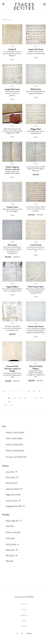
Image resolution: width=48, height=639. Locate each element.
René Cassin (12, 245)
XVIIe (10, 538)
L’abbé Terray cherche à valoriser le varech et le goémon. (12, 93)
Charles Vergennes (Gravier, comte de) (12, 168)
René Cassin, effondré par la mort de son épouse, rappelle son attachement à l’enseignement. (12, 250)
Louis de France (35, 245)
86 (25, 398)
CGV (24, 620)
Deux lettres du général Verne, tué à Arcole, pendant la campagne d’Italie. (35, 291)
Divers (10, 477)
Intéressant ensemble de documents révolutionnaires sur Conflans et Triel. (12, 328)
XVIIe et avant (13, 532)
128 (35, 398)
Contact (24, 626)
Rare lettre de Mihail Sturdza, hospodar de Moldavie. (35, 92)
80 (29, 391)
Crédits (28, 633)
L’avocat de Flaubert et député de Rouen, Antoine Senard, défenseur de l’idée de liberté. (35, 330)
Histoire (11, 483)
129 (41, 398)
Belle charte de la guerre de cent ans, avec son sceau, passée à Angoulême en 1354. (12, 131)
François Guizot (12, 207)
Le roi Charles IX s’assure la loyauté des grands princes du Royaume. (12, 53)
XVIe (10, 526)
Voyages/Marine (14, 506)
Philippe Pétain (35, 129)
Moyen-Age (12, 520)
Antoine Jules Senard (35, 326)
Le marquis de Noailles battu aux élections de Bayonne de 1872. (12, 375)
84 (14, 398)
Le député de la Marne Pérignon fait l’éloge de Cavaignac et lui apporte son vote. (36, 374)
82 (39, 391)
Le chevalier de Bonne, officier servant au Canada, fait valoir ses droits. (35, 209)
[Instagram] (22, 633)
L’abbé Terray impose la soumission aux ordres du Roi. (35, 52)
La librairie (24, 604)
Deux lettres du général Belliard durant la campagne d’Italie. (12, 290)
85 (20, 398)
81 (34, 391)
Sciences (11, 500)
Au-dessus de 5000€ (16, 457)
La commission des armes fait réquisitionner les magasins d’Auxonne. (35, 169)
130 (5, 405)
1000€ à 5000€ (15, 450)
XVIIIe (11, 544)
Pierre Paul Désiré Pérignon (35, 367)
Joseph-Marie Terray (35, 49)
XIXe (10, 550)
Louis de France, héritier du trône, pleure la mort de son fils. (36, 249)
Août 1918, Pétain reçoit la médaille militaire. (35, 132)
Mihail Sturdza (36, 89)
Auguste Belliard (12, 287)
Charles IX (12, 49)
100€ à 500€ (14, 438)
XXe (10, 555)
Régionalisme (13, 494)
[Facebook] (17, 633)
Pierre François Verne (36, 287)
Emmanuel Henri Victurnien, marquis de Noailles (12, 368)
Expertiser (24, 615)
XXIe (9, 561)
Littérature (12, 489)
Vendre (24, 609)
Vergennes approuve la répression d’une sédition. (12, 172)
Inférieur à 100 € (15, 432)
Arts (10, 472)
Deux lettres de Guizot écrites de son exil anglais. (12, 210)
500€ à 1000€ (14, 444)
